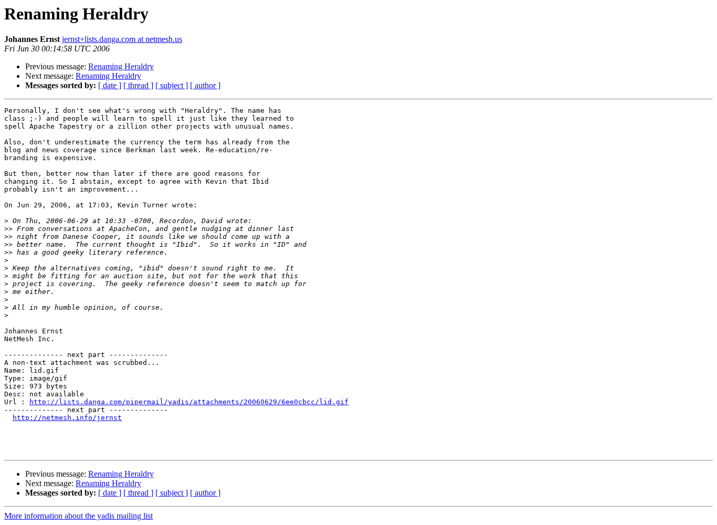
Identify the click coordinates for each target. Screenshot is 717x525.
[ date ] (109, 85)
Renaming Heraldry (121, 66)
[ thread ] (138, 85)
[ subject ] (171, 85)
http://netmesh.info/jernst (67, 418)
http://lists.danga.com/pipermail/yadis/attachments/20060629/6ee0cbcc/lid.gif (189, 402)
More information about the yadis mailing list (78, 515)
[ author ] (205, 85)
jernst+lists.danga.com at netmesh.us (122, 39)
